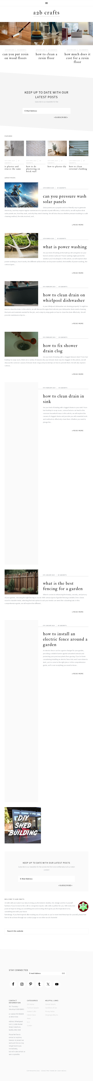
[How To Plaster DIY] (57, 149)
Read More (78, 225)
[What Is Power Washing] (21, 246)
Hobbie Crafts (31, 1011)
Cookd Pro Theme (48, 1071)
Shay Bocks (61, 1071)
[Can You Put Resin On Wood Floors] (15, 34)
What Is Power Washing (65, 247)
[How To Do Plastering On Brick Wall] (36, 149)
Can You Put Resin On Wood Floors (16, 56)
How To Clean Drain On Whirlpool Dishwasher (64, 297)
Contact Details (50, 1004)
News (29, 1018)
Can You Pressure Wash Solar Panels (65, 198)
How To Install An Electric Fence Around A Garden (65, 639)
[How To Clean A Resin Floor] (46, 34)
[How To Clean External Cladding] (78, 149)
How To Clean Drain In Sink (63, 398)
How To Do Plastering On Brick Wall (33, 169)
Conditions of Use (51, 1008)
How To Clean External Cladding (78, 167)
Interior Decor (31, 1015)
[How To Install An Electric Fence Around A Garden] (21, 711)
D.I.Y (28, 1022)
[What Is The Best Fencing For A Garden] (21, 582)
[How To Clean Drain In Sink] (21, 473)
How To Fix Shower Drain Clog (60, 348)
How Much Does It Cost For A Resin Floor (78, 58)
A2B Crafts (46, 12)
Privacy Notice (50, 1011)
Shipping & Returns (51, 1015)
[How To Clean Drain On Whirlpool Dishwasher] (21, 294)
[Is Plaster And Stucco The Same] (14, 149)
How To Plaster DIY (57, 166)
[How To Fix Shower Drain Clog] (21, 345)
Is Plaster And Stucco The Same (13, 167)
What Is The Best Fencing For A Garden (63, 586)
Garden (29, 1026)
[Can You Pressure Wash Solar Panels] (21, 195)
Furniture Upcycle (33, 1008)
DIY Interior (30, 1004)
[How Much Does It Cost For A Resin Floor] (77, 34)
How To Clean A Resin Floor (46, 56)
